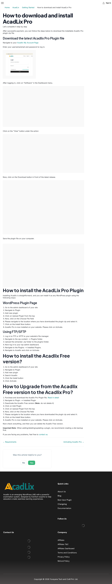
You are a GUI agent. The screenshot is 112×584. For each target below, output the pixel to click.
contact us (43, 434)
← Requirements (9, 442)
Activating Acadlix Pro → (73, 442)
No (23, 463)
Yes (31, 463)
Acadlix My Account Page (27, 43)
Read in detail (53, 397)
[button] (2, 3)
